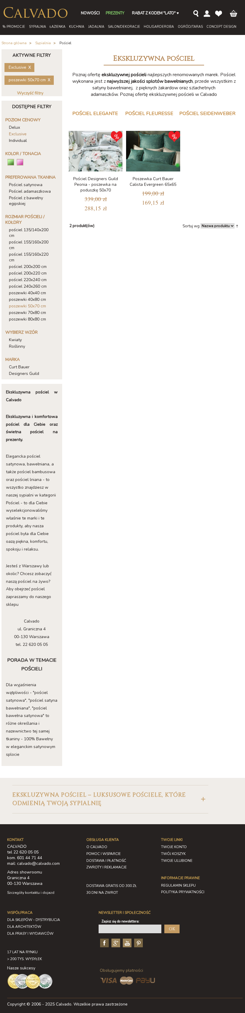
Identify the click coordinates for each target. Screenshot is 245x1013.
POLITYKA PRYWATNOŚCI (182, 892)
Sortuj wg (191, 226)
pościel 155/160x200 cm (28, 245)
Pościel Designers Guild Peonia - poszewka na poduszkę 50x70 (95, 184)
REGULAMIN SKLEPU (178, 885)
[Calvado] (35, 12)
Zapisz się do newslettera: (121, 921)
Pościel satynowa (25, 185)
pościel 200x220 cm (28, 273)
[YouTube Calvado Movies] (126, 942)
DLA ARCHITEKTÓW (24, 926)
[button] (110, 799)
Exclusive (18, 134)
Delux (14, 127)
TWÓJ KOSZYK (173, 853)
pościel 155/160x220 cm (28, 257)
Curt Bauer (19, 367)
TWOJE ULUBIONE (176, 860)
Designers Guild (24, 373)
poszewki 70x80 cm (27, 312)
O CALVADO (96, 847)
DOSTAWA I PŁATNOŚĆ (106, 860)
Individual (18, 140)
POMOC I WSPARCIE (103, 853)
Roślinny (17, 346)
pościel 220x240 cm (28, 280)
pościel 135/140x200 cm (28, 232)
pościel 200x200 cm (28, 266)
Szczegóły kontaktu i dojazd (30, 892)
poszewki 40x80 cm (27, 299)
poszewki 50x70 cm (27, 306)
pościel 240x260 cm (28, 286)
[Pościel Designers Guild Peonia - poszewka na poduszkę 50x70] (96, 151)
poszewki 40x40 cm (27, 293)
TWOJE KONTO (174, 847)
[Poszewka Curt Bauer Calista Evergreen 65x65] (153, 151)
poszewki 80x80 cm (27, 319)
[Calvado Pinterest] (138, 942)
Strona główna (14, 43)
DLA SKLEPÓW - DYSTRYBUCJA (33, 919)
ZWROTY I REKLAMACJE (106, 867)
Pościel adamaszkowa (30, 191)
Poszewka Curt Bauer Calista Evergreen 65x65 (153, 181)
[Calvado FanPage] (104, 942)
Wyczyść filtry (30, 93)
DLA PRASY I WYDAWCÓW (30, 933)
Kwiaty (15, 340)
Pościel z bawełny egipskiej (26, 200)
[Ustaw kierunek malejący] (237, 226)
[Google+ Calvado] (115, 942)
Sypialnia (43, 43)
